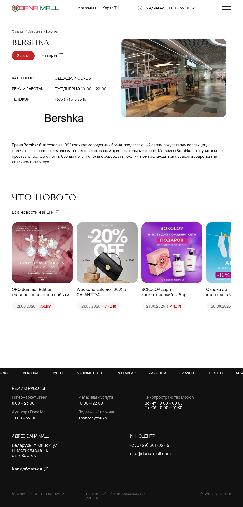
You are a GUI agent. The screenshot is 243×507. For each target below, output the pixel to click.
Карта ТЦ (111, 8)
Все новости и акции (33, 212)
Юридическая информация (36, 494)
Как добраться (27, 469)
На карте (49, 55)
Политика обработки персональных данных (115, 496)
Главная (18, 31)
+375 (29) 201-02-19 (149, 445)
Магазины (86, 8)
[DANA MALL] (35, 8)
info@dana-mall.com (150, 453)
